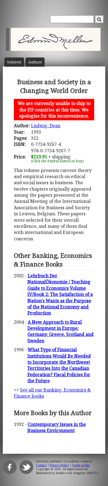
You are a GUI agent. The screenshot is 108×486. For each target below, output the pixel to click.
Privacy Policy (59, 465)
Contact (41, 465)
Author (35, 62)
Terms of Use (80, 465)
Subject (14, 62)
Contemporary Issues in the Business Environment (56, 427)
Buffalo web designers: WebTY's (77, 473)
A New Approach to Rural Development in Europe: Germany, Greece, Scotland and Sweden (60, 331)
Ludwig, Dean (45, 126)
